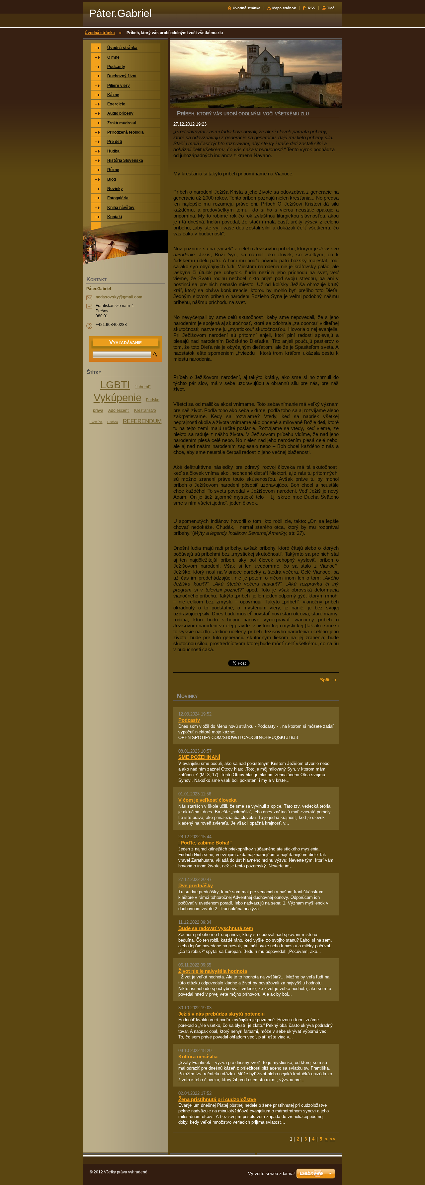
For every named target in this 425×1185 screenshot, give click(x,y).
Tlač (330, 8)
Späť (325, 679)
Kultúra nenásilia (197, 1056)
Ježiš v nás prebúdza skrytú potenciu (221, 1014)
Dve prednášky (195, 885)
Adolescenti (118, 410)
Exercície (96, 422)
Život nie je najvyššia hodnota (212, 971)
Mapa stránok (284, 8)
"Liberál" (143, 387)
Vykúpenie (117, 398)
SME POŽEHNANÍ (199, 757)
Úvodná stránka (246, 8)
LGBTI (115, 385)
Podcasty (189, 720)
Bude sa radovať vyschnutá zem (215, 928)
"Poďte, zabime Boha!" (205, 842)
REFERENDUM (142, 421)
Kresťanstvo (145, 410)
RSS (311, 8)
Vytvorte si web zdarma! (271, 1173)
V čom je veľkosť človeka (207, 800)
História (112, 422)
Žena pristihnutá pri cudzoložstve (217, 1099)
